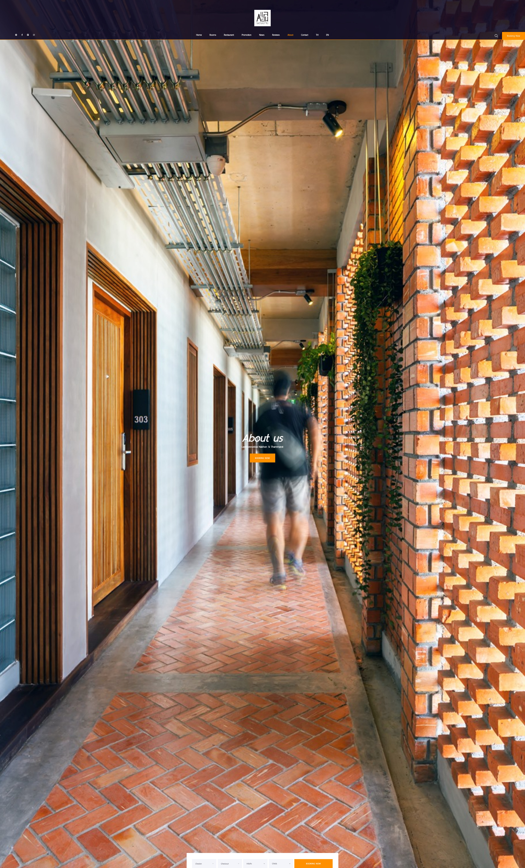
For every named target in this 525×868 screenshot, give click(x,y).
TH (317, 35)
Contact (304, 35)
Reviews (276, 35)
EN (327, 35)
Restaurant (229, 35)
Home (199, 35)
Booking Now (513, 36)
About (290, 35)
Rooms (213, 35)
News (261, 35)
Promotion (246, 35)
